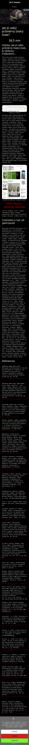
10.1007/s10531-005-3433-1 (10, 430)
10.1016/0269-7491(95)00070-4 (11, 519)
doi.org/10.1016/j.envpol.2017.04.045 (14, 453)
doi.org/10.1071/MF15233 (10, 663)
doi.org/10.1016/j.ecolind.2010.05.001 (14, 583)
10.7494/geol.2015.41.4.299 (11, 416)
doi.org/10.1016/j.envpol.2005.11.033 (14, 559)
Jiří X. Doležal (14, 2)
